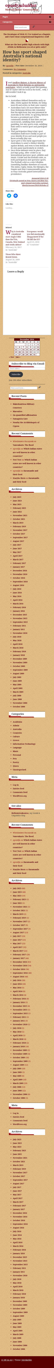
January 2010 (19, 655)
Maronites (17, 411)
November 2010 (20, 633)
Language (17, 747)
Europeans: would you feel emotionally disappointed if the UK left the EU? (36, 235)
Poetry (16, 762)
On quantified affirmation (25, 415)
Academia (17, 722)
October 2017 (19, 534)
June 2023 (17, 500)
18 (38, 349)
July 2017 (17, 545)
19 (16, 352)
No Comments (20, 69)
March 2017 (18, 559)
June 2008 (17, 699)
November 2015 (20, 618)
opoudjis (10, 65)
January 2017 (19, 567)
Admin (16, 725)
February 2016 (19, 607)
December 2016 (20, 570)
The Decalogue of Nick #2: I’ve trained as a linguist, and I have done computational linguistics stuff (27, 35)
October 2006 (19, 706)
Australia (27, 73)
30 (31, 354)
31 (34, 354)
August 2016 (18, 585)
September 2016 (20, 581)
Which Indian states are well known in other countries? (27, 452)
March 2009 (18, 692)
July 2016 (17, 589)
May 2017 (17, 552)
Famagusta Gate (20, 418)
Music (15, 751)
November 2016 (20, 574)
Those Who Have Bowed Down (13, 255)
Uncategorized (19, 769)
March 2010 (18, 648)
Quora (16, 766)
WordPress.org (20, 796)
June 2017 (17, 548)
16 (31, 349)
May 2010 (17, 640)
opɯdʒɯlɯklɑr (21, 5)
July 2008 (17, 695)
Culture (16, 736)
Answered (40, 178)
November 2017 (20, 530)
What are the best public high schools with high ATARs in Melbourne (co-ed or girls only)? (27, 45)
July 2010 (17, 636)
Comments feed (20, 792)
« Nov (11, 357)
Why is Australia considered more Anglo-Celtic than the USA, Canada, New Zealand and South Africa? (15, 238)
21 (23, 352)
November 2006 (20, 703)
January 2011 (19, 629)
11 (38, 347)
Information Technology (24, 744)
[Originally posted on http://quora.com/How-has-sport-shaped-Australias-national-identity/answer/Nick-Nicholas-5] (29, 182)
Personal (17, 755)
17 (34, 349)
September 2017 (20, 537)
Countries (17, 733)
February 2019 (19, 526)
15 (27, 349)
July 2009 (17, 677)
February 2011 (19, 625)
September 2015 (20, 622)
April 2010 (17, 644)
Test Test (17, 459)
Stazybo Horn (19, 478)
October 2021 (19, 519)
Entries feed (18, 788)
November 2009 (20, 662)
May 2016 (17, 596)
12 (16, 349)
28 (23, 354)
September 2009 (20, 670)
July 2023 (17, 497)
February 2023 (19, 508)
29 (27, 354)
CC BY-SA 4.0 (6, 1360)
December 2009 (20, 659)
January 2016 (19, 611)
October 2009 (19, 666)
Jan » (18, 357)
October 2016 (19, 578)
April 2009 (17, 688)
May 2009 (17, 684)
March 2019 (18, 522)
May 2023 (17, 504)
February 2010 (19, 651)
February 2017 (19, 563)
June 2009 (17, 681)
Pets (15, 758)
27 (20, 354)
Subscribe (16, 374)
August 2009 (18, 673)
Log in (16, 785)
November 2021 (20, 515)
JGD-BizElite (26, 1360)
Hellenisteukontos (20, 813)
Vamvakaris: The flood (23, 445)
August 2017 (18, 541)
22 (27, 352)
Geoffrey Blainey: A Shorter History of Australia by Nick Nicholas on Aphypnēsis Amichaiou (26, 85)
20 (20, 352)
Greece (16, 740)
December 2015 (20, 614)
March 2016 (18, 603)
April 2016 (17, 600)
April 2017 (17, 556)
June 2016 (17, 592)
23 (31, 352)
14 (23, 349)
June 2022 (17, 511)
